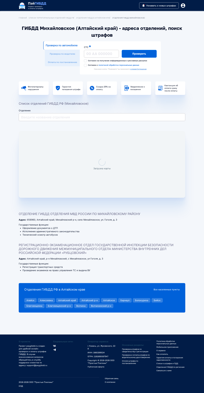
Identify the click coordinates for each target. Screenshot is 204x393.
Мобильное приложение (167, 347)
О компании (110, 382)
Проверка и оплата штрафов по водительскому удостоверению (136, 356)
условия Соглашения (138, 69)
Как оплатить (162, 354)
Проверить (139, 53)
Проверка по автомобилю (62, 45)
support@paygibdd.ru (37, 365)
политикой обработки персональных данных (119, 65)
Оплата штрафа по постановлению (130, 362)
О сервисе (161, 350)
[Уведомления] (183, 5)
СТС (86, 47)
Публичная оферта (96, 367)
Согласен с (113, 65)
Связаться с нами (164, 370)
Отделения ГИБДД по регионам (170, 367)
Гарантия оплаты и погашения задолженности (169, 358)
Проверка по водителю (62, 53)
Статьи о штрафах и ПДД (167, 363)
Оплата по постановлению (62, 62)
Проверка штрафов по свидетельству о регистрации (135, 350)
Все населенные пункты (167, 289)
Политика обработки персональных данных (166, 342)
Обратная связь (112, 378)
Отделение (25, 110)
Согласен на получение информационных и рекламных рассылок (117, 60)
